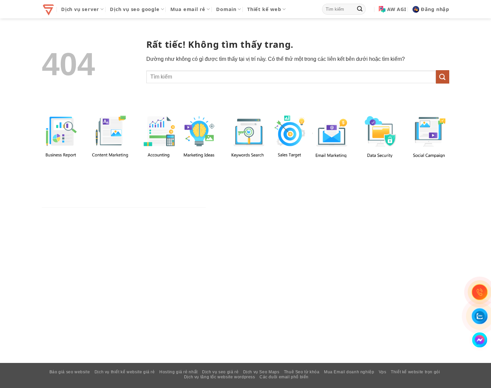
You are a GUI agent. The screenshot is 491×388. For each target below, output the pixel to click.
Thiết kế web (264, 9)
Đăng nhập (435, 9)
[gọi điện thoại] (479, 292)
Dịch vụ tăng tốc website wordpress (219, 377)
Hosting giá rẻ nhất (178, 372)
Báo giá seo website (69, 372)
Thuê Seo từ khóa (302, 372)
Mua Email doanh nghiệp (349, 372)
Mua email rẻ (188, 9)
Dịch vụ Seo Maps (261, 372)
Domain (226, 9)
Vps (382, 372)
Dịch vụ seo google (134, 9)
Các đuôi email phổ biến (284, 377)
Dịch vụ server (80, 9)
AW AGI (396, 9)
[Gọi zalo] (479, 316)
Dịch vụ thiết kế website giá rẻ (125, 372)
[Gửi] (359, 9)
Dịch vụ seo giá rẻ (220, 372)
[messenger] (480, 340)
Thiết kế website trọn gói (415, 372)
